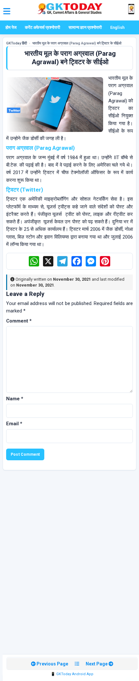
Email (14, 424)
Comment (19, 321)
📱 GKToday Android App (72, 674)
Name (14, 399)
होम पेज (10, 27)
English (117, 27)
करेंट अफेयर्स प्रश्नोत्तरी (42, 27)
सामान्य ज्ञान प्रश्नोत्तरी (85, 27)
